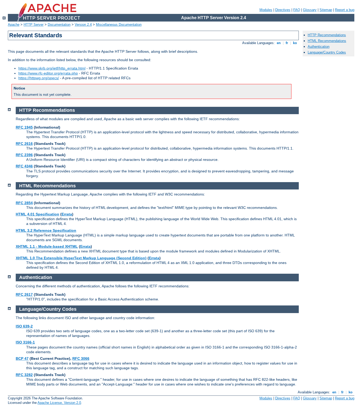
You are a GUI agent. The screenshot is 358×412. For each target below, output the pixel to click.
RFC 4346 (24, 166)
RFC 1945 (24, 127)
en (279, 43)
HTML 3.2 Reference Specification (46, 230)
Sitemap (325, 10)
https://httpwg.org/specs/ (38, 78)
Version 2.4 (83, 25)
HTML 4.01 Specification (37, 214)
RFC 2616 (24, 143)
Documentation (59, 25)
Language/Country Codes (327, 52)
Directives (282, 10)
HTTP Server (34, 25)
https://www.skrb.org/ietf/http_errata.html (51, 68)
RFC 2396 (24, 155)
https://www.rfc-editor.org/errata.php (48, 73)
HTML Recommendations (327, 41)
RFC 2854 (24, 203)
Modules (265, 10)
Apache (13, 25)
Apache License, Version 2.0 (59, 403)
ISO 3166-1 (25, 342)
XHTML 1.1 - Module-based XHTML (47, 246)
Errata (67, 214)
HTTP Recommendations (327, 35)
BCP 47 (22, 358)
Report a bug (344, 10)
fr (287, 43)
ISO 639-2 (24, 326)
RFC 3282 (24, 375)
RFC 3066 (80, 358)
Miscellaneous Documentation (119, 25)
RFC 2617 (24, 294)
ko (295, 43)
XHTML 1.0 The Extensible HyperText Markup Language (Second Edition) (81, 258)
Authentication (318, 47)
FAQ (296, 10)
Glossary (310, 10)
